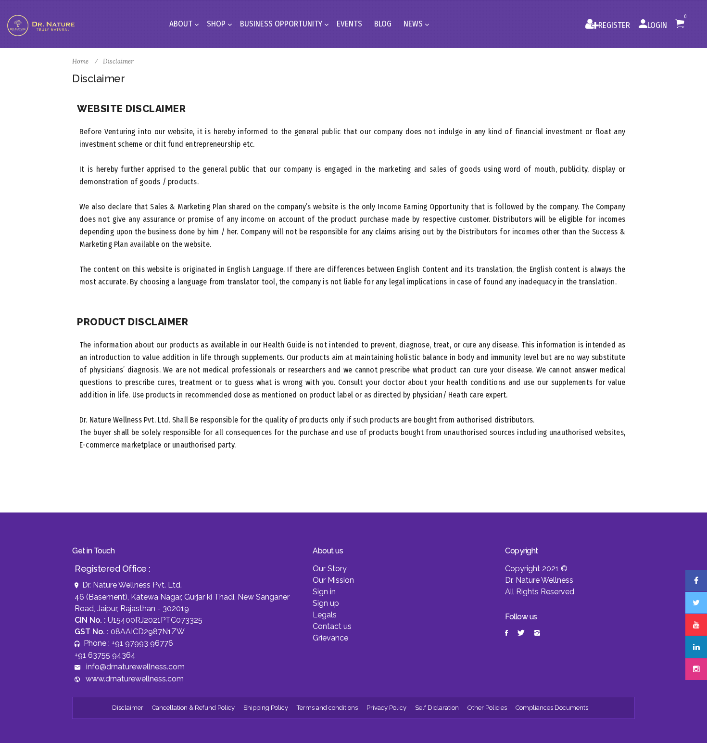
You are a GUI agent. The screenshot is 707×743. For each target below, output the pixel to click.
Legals (325, 614)
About (181, 24)
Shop (217, 24)
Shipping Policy (265, 707)
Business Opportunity (282, 24)
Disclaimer (127, 707)
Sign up (326, 603)
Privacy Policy (386, 707)
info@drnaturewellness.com (135, 666)
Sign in (324, 591)
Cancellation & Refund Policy (193, 707)
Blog (382, 24)
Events (349, 24)
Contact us (332, 626)
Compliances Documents (552, 707)
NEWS (414, 24)
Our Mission (333, 580)
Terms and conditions (327, 707)
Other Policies (487, 707)
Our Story (330, 568)
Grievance (330, 637)
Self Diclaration (437, 707)
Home (81, 61)
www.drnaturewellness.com (135, 678)
